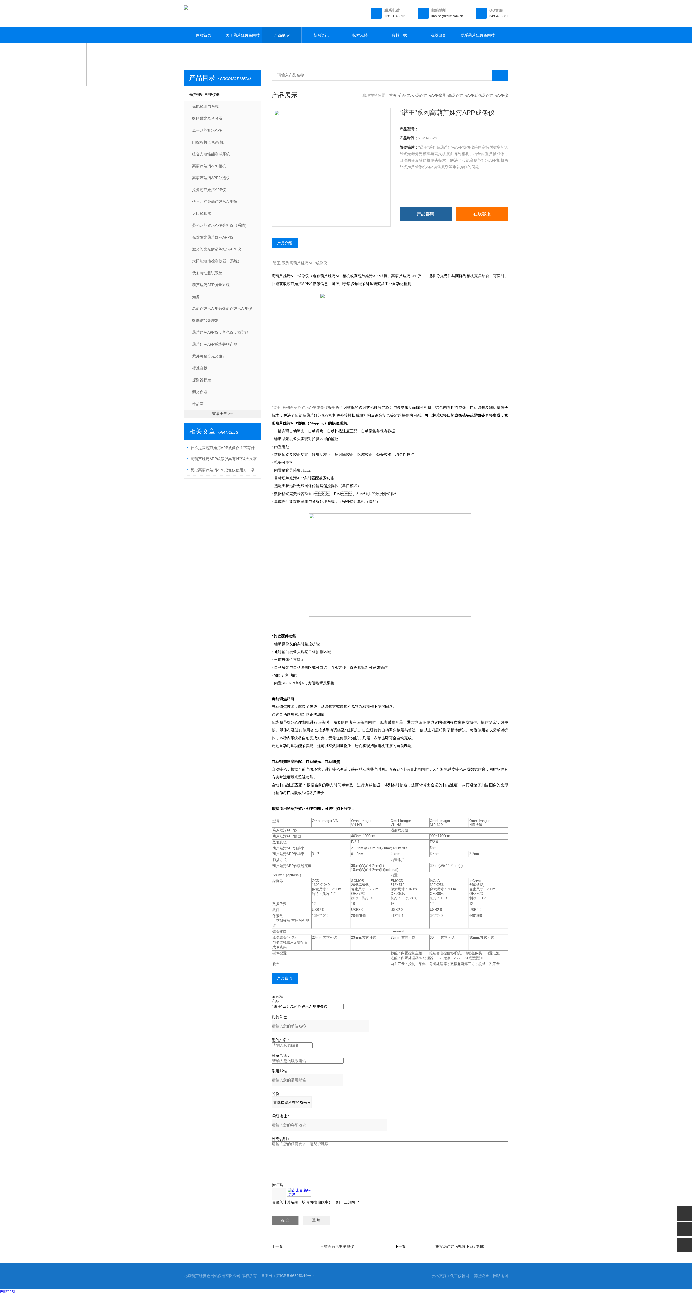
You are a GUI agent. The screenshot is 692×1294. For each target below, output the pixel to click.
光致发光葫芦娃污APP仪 (213, 237)
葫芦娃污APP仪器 (204, 94)
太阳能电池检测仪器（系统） (216, 261)
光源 (196, 297)
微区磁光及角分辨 (207, 118)
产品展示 (282, 35)
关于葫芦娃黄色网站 (243, 35)
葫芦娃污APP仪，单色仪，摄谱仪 (220, 332)
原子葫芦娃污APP (207, 130)
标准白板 (199, 368)
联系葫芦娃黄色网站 (478, 35)
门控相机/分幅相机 (208, 142)
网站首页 (203, 35)
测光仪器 (199, 392)
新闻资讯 (321, 35)
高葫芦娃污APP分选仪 (211, 178)
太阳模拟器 (201, 213)
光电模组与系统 (205, 106)
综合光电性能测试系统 (211, 154)
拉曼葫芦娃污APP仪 (209, 190)
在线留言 (438, 35)
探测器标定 (201, 380)
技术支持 (360, 35)
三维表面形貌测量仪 (337, 1246)
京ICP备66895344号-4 (295, 1275)
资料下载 (399, 35)
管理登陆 (481, 1275)
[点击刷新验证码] (299, 1192)
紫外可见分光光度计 (209, 356)
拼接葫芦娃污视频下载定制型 (460, 1246)
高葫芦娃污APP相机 (209, 166)
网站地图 (500, 1275)
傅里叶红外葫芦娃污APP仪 (214, 201)
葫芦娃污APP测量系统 (211, 285)
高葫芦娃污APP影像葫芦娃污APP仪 (222, 308)
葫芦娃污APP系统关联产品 (214, 344)
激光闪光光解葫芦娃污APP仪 (216, 249)
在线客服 (482, 214)
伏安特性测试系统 (207, 273)
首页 (393, 95)
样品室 (198, 404)
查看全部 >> (222, 414)
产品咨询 (425, 214)
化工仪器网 (459, 1275)
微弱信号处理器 (205, 320)
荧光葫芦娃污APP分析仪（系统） (220, 225)
